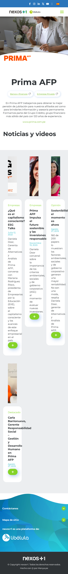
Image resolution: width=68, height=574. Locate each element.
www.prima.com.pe (34, 121)
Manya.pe (43, 568)
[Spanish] (58, 4)
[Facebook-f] (30, 4)
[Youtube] (47, 4)
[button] (62, 12)
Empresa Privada (46, 94)
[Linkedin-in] (38, 4)
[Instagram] (34, 4)
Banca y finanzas (19, 94)
